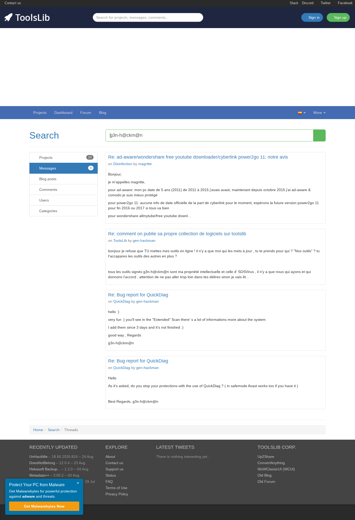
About (110, 456)
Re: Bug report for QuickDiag (138, 294)
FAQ (109, 481)
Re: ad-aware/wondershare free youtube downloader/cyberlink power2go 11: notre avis (198, 157)
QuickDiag (121, 301)
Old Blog (265, 475)
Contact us (12, 3)
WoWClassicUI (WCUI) (276, 469)
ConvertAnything (271, 463)
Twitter (325, 3)
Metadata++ (39, 475)
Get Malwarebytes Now (44, 506)
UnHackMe (38, 456)
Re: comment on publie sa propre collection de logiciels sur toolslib (177, 233)
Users (43, 200)
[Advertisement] (177, 67)
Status (111, 475)
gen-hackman (144, 240)
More (317, 112)
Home (38, 430)
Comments (47, 189)
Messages (65, 168)
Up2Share (266, 456)
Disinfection (122, 164)
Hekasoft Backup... (44, 469)
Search (44, 135)
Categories (47, 211)
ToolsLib (120, 240)
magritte (145, 164)
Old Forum (266, 481)
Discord (307, 3)
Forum (85, 112)
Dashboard (63, 112)
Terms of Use (116, 488)
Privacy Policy (117, 494)
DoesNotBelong (42, 463)
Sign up (339, 17)
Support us (114, 469)
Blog (102, 112)
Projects (40, 112)
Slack (293, 3)
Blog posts (47, 179)
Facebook (345, 3)
